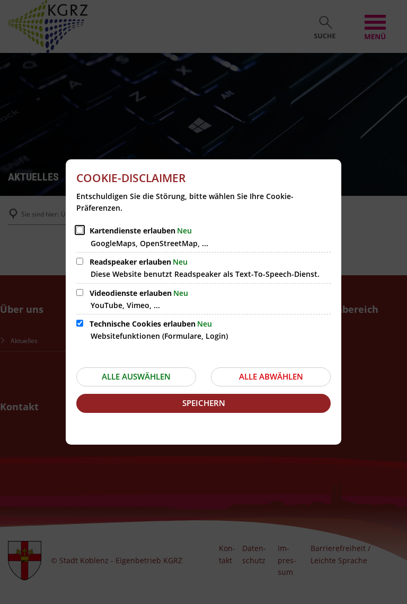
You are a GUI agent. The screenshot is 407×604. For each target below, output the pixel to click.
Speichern (203, 403)
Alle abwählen (271, 376)
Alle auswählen (136, 376)
